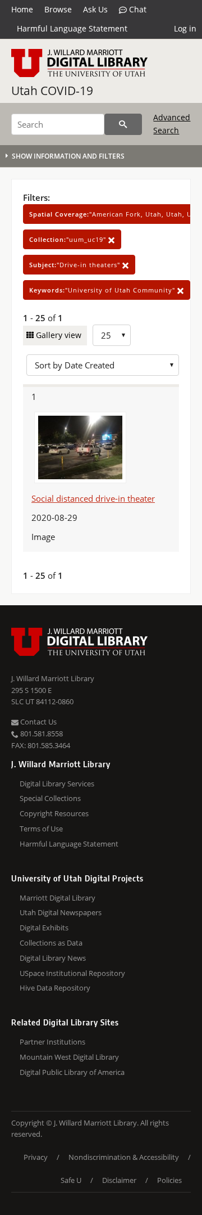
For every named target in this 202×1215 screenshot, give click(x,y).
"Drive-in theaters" (75, 264)
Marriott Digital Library (57, 898)
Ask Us (95, 9)
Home (22, 9)
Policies (169, 1180)
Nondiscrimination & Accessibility (123, 1157)
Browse (58, 9)
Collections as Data (51, 943)
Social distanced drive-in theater (93, 498)
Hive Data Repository (55, 988)
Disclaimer (119, 1180)
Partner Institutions (52, 1042)
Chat (136, 9)
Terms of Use (41, 829)
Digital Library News (53, 958)
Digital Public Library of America (72, 1072)
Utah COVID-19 (52, 90)
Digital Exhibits (44, 927)
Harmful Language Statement (72, 28)
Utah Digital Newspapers (61, 912)
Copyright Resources (54, 813)
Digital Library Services (57, 783)
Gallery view (57, 335)
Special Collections (50, 798)
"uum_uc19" (68, 239)
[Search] (123, 124)
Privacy (36, 1157)
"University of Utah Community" (103, 290)
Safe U (71, 1180)
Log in (185, 28)
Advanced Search (171, 123)
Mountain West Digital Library (69, 1057)
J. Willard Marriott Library (52, 678)
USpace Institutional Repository (72, 973)
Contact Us (38, 722)
